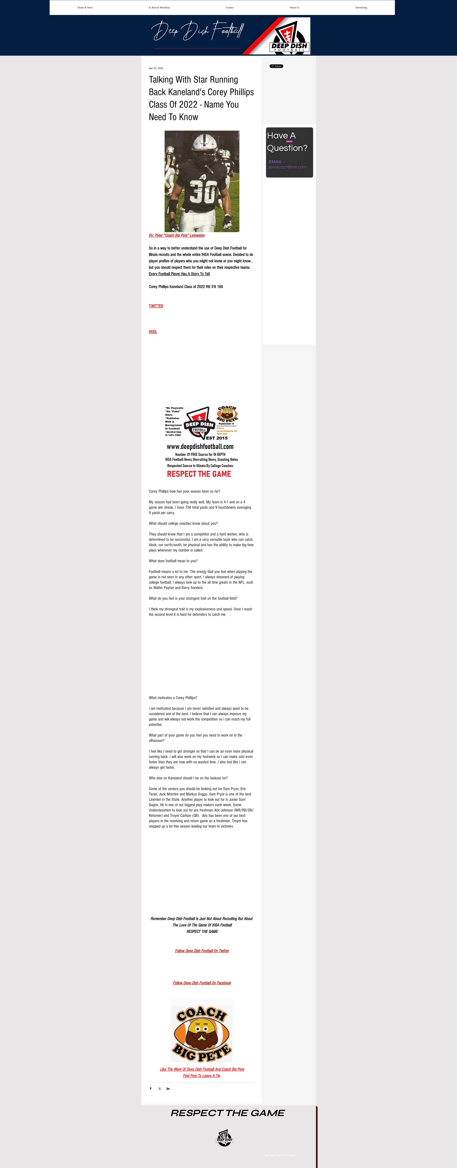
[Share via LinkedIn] (168, 1088)
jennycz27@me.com (287, 167)
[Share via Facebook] (150, 1088)
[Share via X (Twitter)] (159, 1088)
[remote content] (202, 373)
